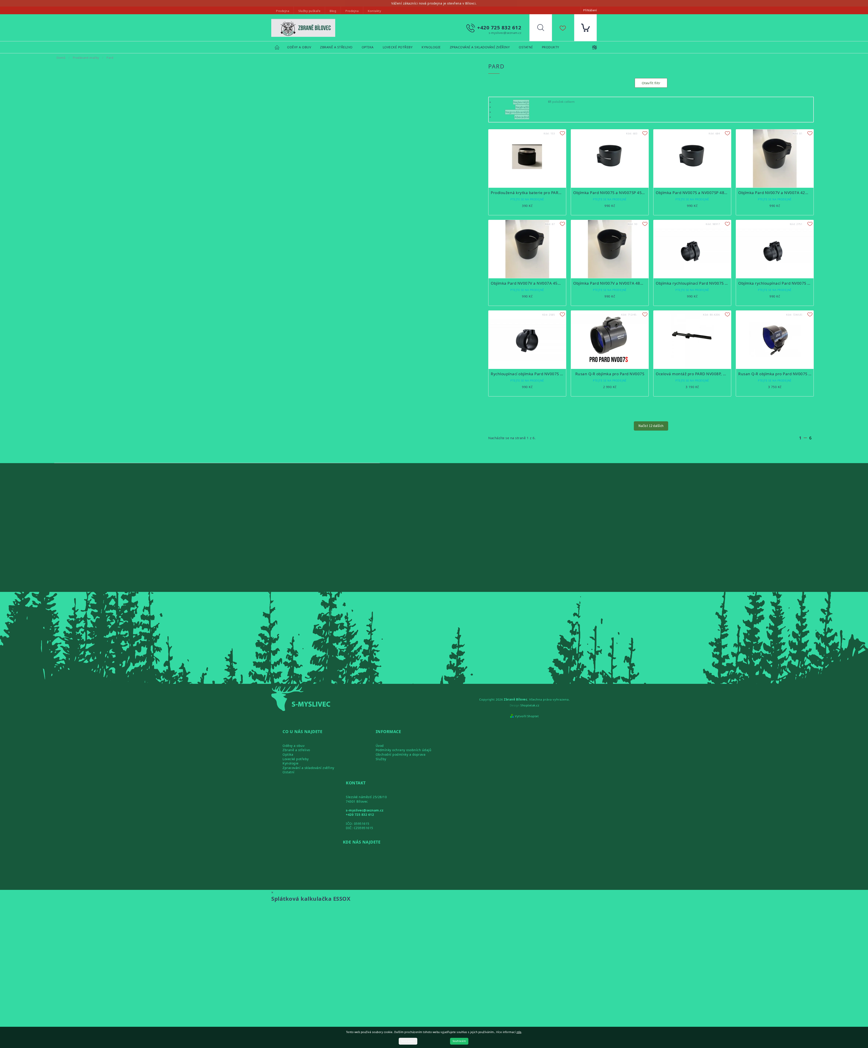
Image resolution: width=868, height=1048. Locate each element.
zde (519, 1032)
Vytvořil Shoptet (527, 716)
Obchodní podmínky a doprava (401, 754)
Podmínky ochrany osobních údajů (404, 750)
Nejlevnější (521, 102)
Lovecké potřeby (296, 759)
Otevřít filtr (651, 83)
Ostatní (289, 772)
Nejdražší (522, 107)
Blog (333, 11)
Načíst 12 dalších (651, 426)
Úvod (380, 745)
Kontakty (374, 11)
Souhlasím (459, 1041)
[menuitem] (299, 47)
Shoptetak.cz (529, 705)
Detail (527, 203)
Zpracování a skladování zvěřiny (308, 768)
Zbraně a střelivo (296, 750)
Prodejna (282, 11)
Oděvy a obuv (293, 745)
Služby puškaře (309, 11)
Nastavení (408, 1041)
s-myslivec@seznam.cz (364, 810)
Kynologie (291, 763)
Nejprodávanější (517, 112)
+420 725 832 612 (360, 814)
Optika (288, 754)
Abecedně (522, 117)
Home (279, 47)
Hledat (544, 28)
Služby (381, 759)
